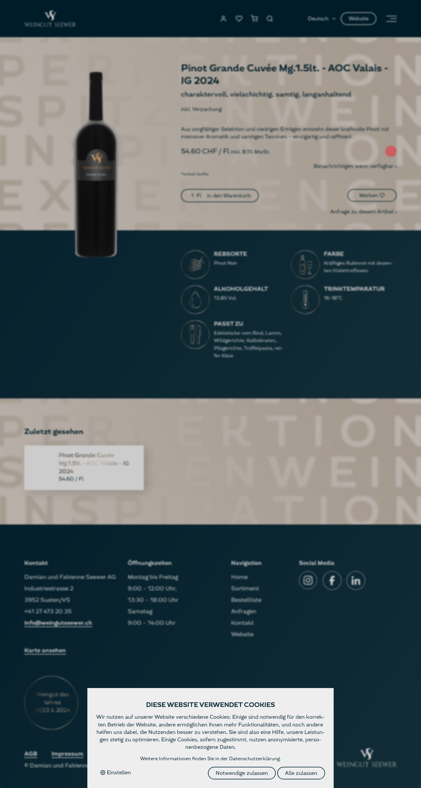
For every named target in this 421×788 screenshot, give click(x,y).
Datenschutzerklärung (254, 759)
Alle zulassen (301, 773)
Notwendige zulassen (242, 773)
